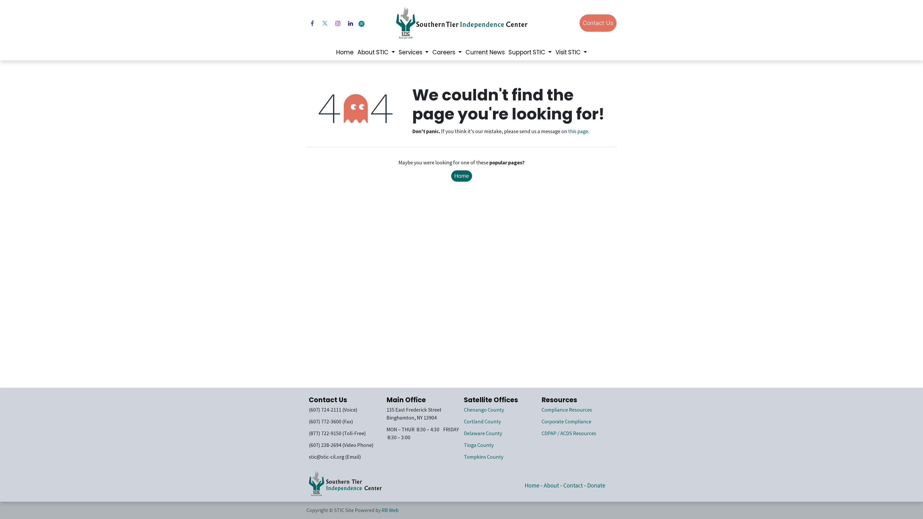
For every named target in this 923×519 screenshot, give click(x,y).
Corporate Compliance (566, 421)
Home (461, 176)
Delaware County (483, 433)
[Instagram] (337, 23)
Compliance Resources (567, 409)
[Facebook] (312, 23)
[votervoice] (373, 23)
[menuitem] (344, 52)
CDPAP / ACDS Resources (569, 433)
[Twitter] (325, 23)
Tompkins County (483, 456)
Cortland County (482, 421)
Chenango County (484, 409)
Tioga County (479, 445)
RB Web (390, 510)
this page (578, 131)
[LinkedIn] (350, 23)
